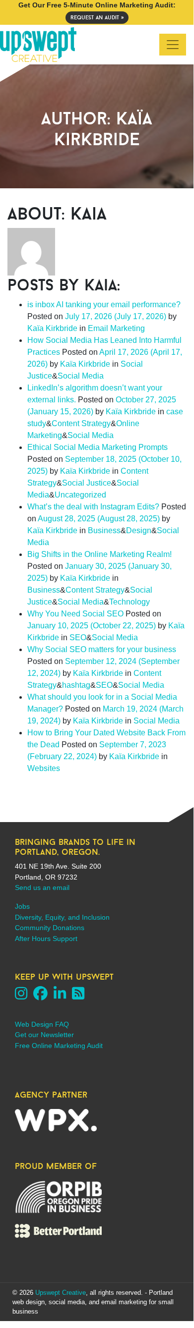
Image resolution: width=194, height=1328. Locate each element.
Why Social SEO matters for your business (101, 649)
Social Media (81, 376)
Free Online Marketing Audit (59, 1046)
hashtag (76, 685)
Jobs (22, 906)
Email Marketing (116, 328)
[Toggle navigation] (172, 44)
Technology (129, 602)
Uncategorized (80, 495)
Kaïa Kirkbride (52, 328)
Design (138, 530)
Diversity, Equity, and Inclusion (62, 917)
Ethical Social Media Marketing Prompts (97, 447)
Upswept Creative (60, 1292)
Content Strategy (81, 423)
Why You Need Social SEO (75, 613)
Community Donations (49, 928)
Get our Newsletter (44, 1035)
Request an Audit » (97, 17)
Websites (43, 768)
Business (104, 530)
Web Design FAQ (42, 1024)
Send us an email (42, 887)
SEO (77, 637)
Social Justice (86, 483)
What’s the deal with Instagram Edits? (93, 506)
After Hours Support (46, 938)
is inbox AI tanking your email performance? (104, 304)
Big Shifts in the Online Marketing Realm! (99, 554)
